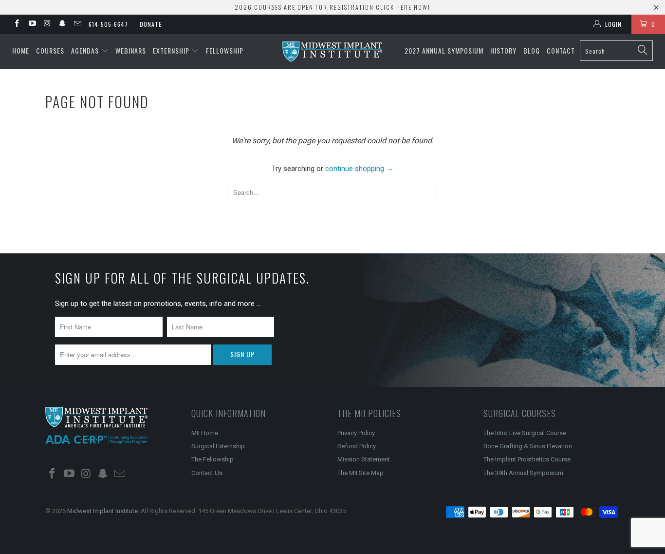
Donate (151, 24)
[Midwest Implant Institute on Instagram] (47, 24)
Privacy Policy (356, 433)
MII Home (204, 433)
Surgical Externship (218, 446)
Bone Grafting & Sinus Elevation (527, 446)
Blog (531, 50)
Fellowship (224, 50)
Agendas (86, 50)
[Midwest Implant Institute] (332, 51)
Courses (50, 50)
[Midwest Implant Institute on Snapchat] (62, 24)
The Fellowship (212, 459)
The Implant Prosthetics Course (527, 459)
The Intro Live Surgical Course (524, 433)
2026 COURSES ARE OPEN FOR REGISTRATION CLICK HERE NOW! (332, 7)
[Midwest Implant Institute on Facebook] (16, 24)
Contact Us (206, 473)
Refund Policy (356, 446)
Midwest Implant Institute (102, 511)
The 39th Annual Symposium (523, 473)
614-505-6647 (108, 24)
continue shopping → (359, 168)
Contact (561, 50)
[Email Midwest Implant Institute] (77, 24)
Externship (172, 50)
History (503, 50)
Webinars (130, 50)
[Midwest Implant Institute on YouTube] (31, 24)
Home (20, 50)
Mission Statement (363, 459)
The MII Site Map (360, 473)
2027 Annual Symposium (444, 50)
